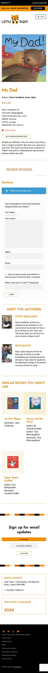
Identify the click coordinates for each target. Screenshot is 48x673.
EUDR (3, 645)
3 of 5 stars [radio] (11, 215)
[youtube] (18, 631)
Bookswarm (17, 667)
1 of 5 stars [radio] (6, 215)
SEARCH (4, 3)
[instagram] (13, 631)
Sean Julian (30, 97)
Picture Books (17, 113)
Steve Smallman (16, 97)
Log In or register (39, 3)
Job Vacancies (7, 659)
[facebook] (3, 631)
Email (8, 263)
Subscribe (37, 8)
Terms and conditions (9, 648)
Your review (10, 218)
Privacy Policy (6, 638)
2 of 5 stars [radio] (8, 215)
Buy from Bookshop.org (16, 137)
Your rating (10, 212)
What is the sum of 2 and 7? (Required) (21, 282)
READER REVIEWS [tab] (19, 169)
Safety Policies (7, 641)
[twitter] (8, 631)
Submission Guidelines (9, 652)
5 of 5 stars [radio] (16, 215)
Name (8, 252)
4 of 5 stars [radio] (13, 215)
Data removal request (9, 655)
